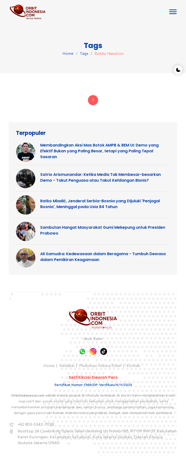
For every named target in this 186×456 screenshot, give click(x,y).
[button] (173, 11)
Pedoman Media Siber (100, 366)
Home (68, 54)
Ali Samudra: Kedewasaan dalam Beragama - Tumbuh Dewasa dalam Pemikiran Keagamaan (103, 256)
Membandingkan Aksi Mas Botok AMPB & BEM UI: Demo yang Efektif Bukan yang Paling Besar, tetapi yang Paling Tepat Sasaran (99, 151)
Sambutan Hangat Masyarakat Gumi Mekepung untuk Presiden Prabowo (102, 230)
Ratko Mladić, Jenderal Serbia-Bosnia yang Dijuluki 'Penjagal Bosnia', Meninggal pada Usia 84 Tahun (100, 204)
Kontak (133, 366)
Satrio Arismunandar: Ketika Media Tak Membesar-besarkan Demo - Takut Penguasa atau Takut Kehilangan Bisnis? (100, 177)
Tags (84, 54)
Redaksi (67, 366)
